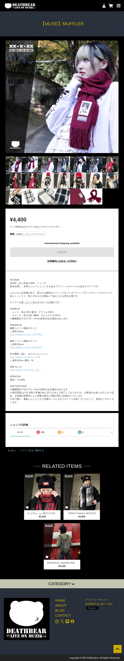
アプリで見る (27, 450)
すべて (20, 432)
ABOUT (61, 605)
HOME (60, 600)
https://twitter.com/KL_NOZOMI (26, 347)
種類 (12, 234)
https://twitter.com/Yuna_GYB (25, 357)
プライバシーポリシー (96, 599)
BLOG (60, 610)
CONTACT (63, 615)
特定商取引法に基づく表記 (99, 604)
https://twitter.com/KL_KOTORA (26, 334)
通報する (39, 450)
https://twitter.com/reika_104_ (25, 370)
